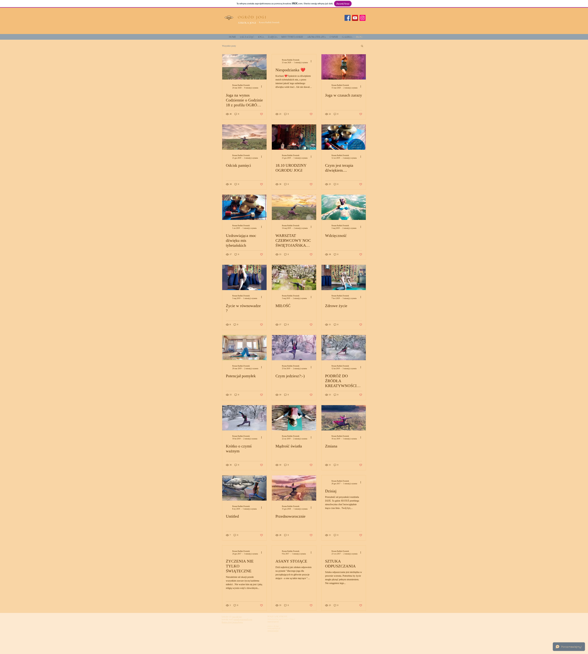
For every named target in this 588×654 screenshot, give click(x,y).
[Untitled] (244, 488)
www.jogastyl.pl (273, 630)
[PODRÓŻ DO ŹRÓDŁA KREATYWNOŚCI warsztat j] (343, 347)
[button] (362, 46)
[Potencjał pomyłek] (244, 347)
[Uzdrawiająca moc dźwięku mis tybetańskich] (244, 207)
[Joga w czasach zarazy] (343, 67)
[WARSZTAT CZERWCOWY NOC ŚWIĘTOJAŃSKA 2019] (294, 207)
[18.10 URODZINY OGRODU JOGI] (294, 137)
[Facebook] (348, 18)
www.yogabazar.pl (274, 628)
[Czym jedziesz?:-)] (294, 347)
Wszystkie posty (229, 46)
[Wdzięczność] (343, 207)
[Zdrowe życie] (343, 277)
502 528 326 (237, 616)
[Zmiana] (343, 417)
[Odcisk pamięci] (244, 137)
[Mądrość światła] (294, 417)
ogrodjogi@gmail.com (243, 619)
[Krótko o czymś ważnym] (244, 417)
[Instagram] (363, 18)
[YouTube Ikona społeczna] (355, 18)
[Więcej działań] (262, 86)
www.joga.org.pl (273, 621)
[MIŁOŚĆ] (294, 277)
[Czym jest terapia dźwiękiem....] (343, 137)
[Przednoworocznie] (294, 488)
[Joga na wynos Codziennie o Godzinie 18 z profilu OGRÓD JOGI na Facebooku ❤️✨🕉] (244, 67)
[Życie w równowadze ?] (244, 277)
